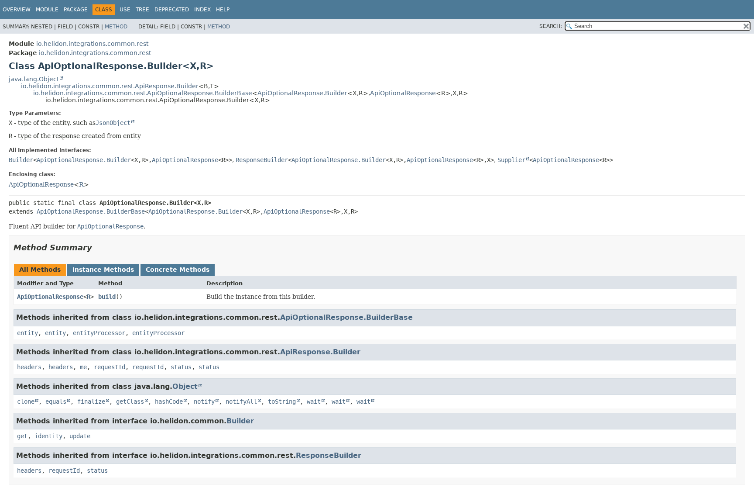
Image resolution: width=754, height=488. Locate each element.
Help (223, 10)
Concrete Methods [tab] (177, 269)
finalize (91, 401)
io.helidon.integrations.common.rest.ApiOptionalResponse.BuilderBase (142, 93)
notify (204, 401)
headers (29, 366)
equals (55, 401)
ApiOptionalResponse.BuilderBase (91, 211)
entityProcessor (99, 332)
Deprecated (171, 10)
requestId (109, 366)
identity (48, 436)
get (22, 436)
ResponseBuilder (262, 159)
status (181, 366)
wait (314, 401)
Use (125, 10)
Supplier (511, 159)
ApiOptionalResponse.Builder (302, 93)
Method (116, 27)
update (79, 436)
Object (185, 386)
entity (27, 332)
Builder (21, 159)
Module (47, 10)
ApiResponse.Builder (320, 352)
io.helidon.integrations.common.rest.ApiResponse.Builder (110, 86)
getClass (130, 401)
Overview (17, 10)
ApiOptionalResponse (403, 93)
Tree (142, 10)
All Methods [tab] (40, 269)
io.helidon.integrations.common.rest (92, 43)
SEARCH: (550, 26)
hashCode (169, 401)
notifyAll (241, 401)
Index (202, 10)
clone (25, 401)
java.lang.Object (34, 79)
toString (282, 401)
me (83, 366)
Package (76, 10)
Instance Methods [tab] (103, 269)
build (107, 296)
